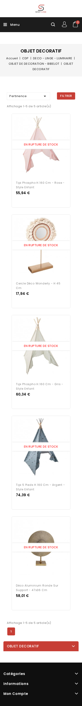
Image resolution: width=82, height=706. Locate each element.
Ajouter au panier (45, 145)
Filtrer (66, 96)
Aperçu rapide (37, 145)
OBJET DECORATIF (23, 646)
